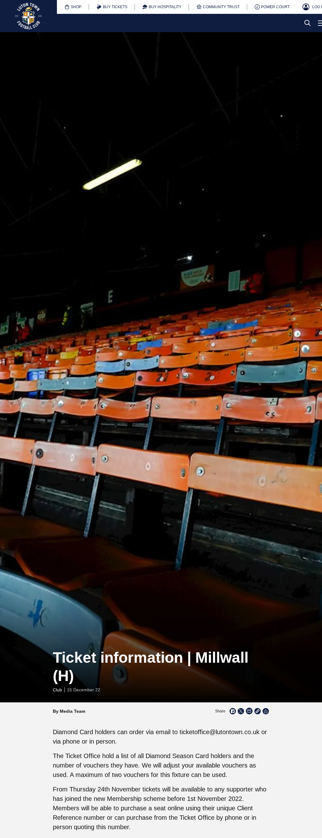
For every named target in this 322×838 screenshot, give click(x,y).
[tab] (73, 7)
